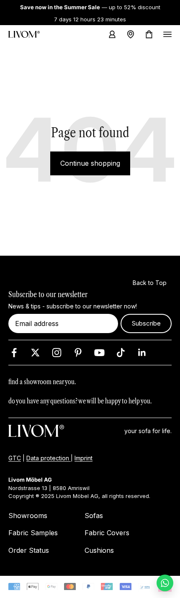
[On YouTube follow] (99, 352)
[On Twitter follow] (35, 352)
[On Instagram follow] (56, 352)
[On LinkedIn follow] (142, 352)
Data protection (48, 458)
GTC (14, 458)
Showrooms (27, 515)
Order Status (28, 550)
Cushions (99, 550)
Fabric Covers (107, 533)
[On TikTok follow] (120, 352)
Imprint (84, 458)
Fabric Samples (33, 533)
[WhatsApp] (165, 583)
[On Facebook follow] (14, 352)
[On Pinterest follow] (78, 352)
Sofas (94, 515)
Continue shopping (90, 163)
